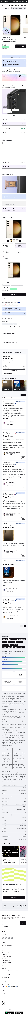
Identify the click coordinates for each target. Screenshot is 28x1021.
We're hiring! (4, 936)
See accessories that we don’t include (11, 326)
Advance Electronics (14, 302)
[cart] (25, 5)
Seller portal (4, 947)
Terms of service (5, 977)
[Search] (12, 8)
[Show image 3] (17, 240)
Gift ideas (4, 958)
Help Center (4, 954)
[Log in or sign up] (22, 5)
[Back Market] (14, 5)
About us (4, 934)
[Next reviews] (25, 626)
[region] (14, 77)
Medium (4, 996)
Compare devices (6, 960)
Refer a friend (5, 968)
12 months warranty (6, 979)
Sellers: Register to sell (7, 945)
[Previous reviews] (21, 626)
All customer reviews (6, 962)
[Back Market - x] (6, 938)
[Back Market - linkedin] (9, 938)
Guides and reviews (6, 956)
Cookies (4, 982)
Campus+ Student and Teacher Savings (10, 970)
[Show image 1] (13, 115)
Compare (24, 85)
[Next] (20, 241)
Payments (4, 949)
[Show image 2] (14, 115)
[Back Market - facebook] (12, 938)
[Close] (26, 1)
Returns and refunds (6, 952)
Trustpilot (4, 993)
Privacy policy (5, 981)
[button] (6, 30)
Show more (5, 418)
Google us (16, 891)
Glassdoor (4, 995)
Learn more (10, 318)
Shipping (4, 950)
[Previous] (8, 241)
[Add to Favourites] (25, 38)
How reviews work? (8, 373)
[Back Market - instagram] (3, 938)
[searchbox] (19, 8)
